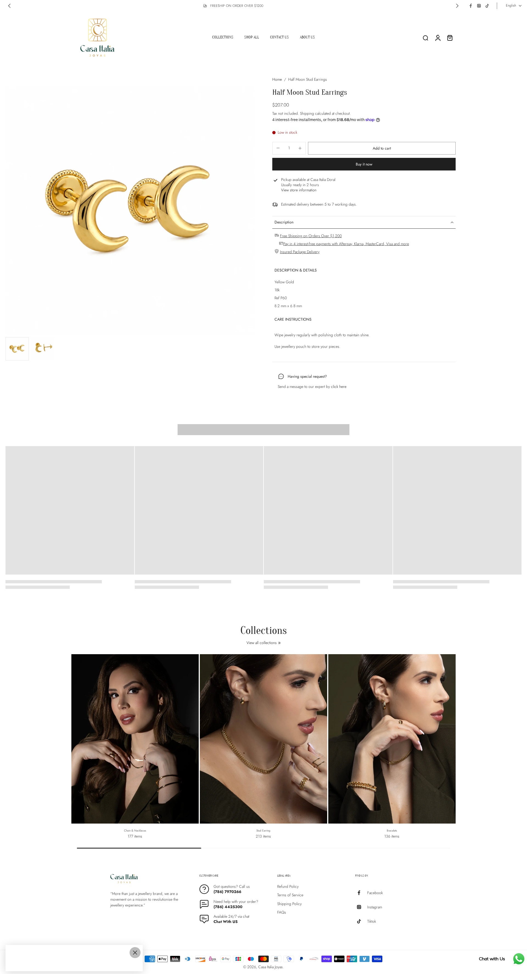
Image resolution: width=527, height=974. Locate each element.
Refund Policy (288, 886)
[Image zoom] (130, 210)
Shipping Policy (289, 903)
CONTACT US (279, 37)
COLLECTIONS (222, 37)
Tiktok (371, 921)
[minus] (278, 148)
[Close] (135, 952)
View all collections (261, 642)
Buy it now (364, 164)
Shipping (307, 113)
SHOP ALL (251, 37)
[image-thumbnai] (17, 348)
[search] (425, 37)
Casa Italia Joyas (270, 967)
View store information (298, 190)
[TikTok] (487, 5)
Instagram (374, 906)
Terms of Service (290, 895)
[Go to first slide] (457, 6)
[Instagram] (479, 5)
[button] (382, 148)
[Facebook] (471, 5)
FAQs (281, 912)
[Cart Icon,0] (450, 38)
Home (277, 79)
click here (338, 386)
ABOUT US (307, 37)
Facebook (375, 892)
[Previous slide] (9, 6)
